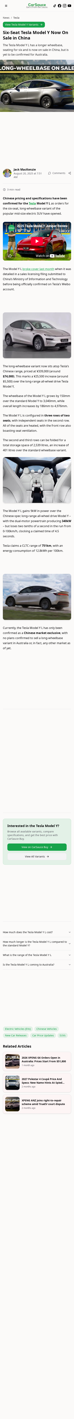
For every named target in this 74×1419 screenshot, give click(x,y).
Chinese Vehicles (46, 1029)
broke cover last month (38, 269)
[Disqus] (37, 761)
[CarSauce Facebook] (59, 5)
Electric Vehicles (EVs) (18, 1029)
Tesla (16, 17)
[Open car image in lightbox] (37, 335)
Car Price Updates (43, 1035)
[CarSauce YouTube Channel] (69, 5)
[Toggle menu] (6, 6)
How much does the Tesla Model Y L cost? (28, 932)
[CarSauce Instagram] (64, 5)
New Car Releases (16, 1035)
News (6, 17)
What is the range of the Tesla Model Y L (27, 955)
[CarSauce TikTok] (54, 5)
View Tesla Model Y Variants (21, 24)
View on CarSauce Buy (35, 847)
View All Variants (35, 856)
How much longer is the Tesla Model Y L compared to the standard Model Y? (35, 943)
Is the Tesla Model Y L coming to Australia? (28, 964)
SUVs (63, 1035)
